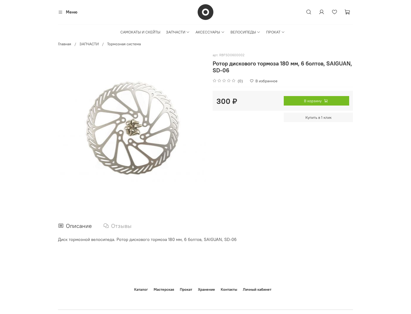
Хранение (206, 289)
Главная (64, 44)
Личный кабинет (257, 289)
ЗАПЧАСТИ (175, 32)
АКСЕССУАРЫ (208, 32)
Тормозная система (124, 44)
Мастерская (164, 289)
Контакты (229, 289)
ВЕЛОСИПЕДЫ (243, 32)
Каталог (141, 289)
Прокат (186, 289)
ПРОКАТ (273, 32)
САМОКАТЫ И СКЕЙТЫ (140, 32)
